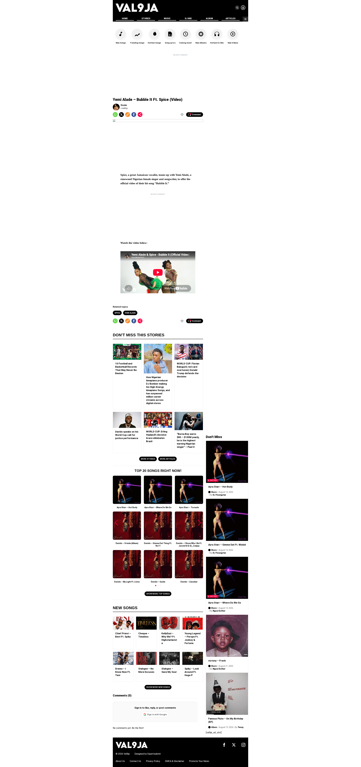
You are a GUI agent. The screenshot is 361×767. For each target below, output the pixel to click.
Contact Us (135, 761)
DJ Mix (188, 18)
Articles (230, 18)
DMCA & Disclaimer (174, 761)
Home (125, 18)
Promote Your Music (199, 761)
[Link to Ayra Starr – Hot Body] (227, 462)
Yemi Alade (130, 313)
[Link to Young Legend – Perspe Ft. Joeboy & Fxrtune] (192, 623)
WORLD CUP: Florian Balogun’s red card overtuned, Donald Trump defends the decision (188, 370)
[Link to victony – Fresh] (227, 636)
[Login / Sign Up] (243, 7)
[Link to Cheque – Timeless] (146, 623)
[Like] (182, 114)
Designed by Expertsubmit (148, 753)
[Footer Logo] (132, 744)
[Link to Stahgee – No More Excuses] (146, 658)
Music (167, 18)
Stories (146, 18)
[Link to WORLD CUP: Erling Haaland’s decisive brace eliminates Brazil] (158, 420)
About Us (120, 761)
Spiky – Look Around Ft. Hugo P (192, 672)
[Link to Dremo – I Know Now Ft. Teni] (123, 658)
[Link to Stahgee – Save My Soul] (169, 658)
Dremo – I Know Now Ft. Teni (123, 672)
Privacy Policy (153, 761)
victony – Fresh (217, 660)
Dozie (124, 105)
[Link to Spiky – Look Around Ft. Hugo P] (192, 658)
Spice (117, 313)
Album (209, 18)
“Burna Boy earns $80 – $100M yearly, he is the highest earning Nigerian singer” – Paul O (188, 440)
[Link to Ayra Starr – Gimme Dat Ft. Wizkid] (227, 520)
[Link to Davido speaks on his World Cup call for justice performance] (127, 420)
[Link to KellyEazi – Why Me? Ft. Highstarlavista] (169, 623)
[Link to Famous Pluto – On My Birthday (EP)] (227, 694)
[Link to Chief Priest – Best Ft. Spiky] (123, 623)
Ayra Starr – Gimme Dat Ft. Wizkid (227, 544)
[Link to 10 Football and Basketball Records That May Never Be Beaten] (127, 352)
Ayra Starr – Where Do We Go (224, 602)
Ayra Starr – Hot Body (220, 486)
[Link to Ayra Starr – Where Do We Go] (227, 578)
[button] (155, 585)
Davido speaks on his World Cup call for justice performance (126, 435)
